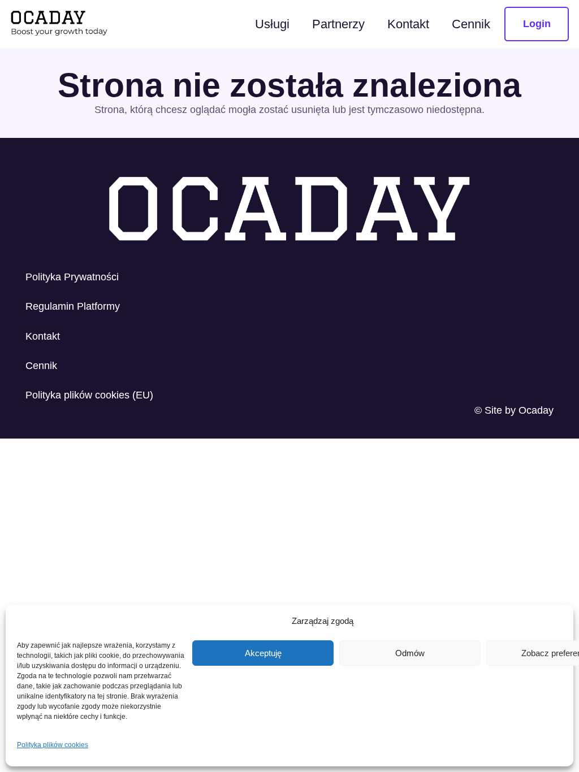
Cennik (41, 365)
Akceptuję (263, 653)
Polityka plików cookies (52, 745)
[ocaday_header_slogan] (59, 24)
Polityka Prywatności (72, 277)
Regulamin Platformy (72, 306)
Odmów (410, 653)
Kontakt (42, 336)
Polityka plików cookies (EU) (89, 395)
